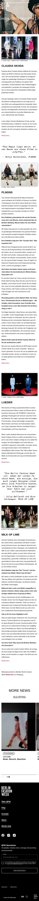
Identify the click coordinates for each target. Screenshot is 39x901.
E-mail (4, 854)
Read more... (6, 135)
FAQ (3, 808)
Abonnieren (19, 871)
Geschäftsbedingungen (15, 863)
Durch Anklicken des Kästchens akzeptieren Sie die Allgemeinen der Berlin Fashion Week (20, 862)
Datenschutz (13, 887)
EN (22, 897)
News (4, 820)
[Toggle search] (27, 897)
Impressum (4, 887)
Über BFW (6, 802)
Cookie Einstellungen (9, 897)
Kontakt (5, 814)
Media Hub (6, 826)
